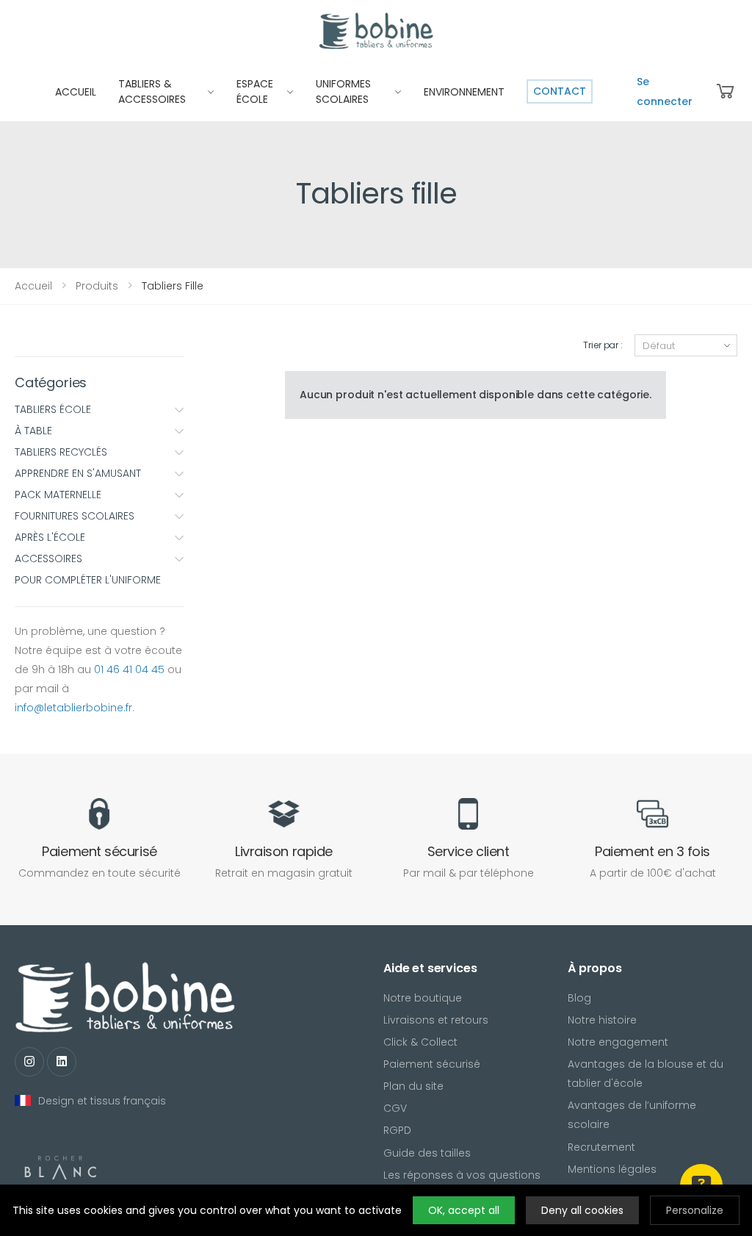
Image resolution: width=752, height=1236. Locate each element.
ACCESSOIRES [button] (48, 558)
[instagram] (29, 1062)
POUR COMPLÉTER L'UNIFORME (88, 579)
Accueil (33, 286)
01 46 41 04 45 (129, 669)
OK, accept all (463, 1210)
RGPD (397, 1130)
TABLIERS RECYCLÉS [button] (61, 452)
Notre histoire (602, 1020)
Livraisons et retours (435, 1020)
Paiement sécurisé (431, 1064)
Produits (97, 286)
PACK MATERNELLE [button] (58, 494)
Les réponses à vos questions (461, 1175)
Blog (579, 998)
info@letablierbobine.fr (73, 707)
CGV (395, 1108)
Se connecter (665, 91)
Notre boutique (422, 998)
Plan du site (413, 1086)
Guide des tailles (427, 1153)
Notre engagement (618, 1042)
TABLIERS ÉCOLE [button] (53, 409)
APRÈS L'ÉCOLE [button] (50, 537)
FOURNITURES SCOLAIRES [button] (74, 516)
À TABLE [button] (33, 430)
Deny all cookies (582, 1210)
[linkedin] (61, 1062)
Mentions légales (612, 1169)
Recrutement (601, 1147)
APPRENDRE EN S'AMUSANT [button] (78, 473)
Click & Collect (420, 1042)
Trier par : (603, 345)
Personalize (694, 1210)
